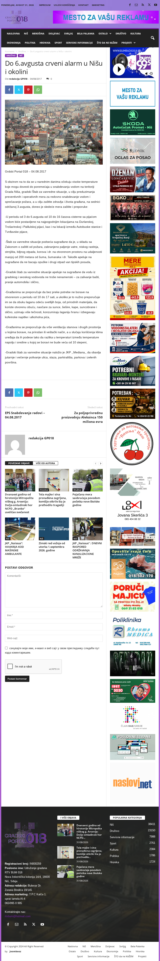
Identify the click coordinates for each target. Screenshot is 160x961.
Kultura (135, 33)
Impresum (44, 5)
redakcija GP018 (18, 78)
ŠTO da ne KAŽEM (107, 42)
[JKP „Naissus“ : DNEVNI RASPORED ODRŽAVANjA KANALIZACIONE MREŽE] (87, 529)
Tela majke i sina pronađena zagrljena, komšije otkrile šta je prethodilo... (89, 852)
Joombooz (15, 951)
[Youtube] (155, 5)
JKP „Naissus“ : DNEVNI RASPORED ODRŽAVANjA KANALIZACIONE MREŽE (87, 550)
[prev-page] (96, 463)
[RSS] (142, 5)
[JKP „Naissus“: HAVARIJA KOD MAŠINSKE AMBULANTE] (20, 529)
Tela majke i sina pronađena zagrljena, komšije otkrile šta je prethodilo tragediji (52, 499)
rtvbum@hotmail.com (18, 916)
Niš (26, 33)
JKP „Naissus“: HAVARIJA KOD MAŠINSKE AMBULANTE (14, 548)
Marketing (98, 5)
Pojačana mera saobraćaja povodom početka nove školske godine (86, 499)
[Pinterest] (28, 90)
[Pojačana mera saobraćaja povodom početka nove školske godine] (87, 480)
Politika (30, 42)
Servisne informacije (79, 42)
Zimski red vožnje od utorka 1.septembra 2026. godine (52, 546)
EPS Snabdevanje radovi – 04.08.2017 (25, 415)
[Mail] (136, 5)
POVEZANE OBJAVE (19, 463)
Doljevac (54, 33)
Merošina (38, 33)
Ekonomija (14, 42)
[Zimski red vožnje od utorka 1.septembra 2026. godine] (54, 529)
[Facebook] (129, 5)
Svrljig (68, 33)
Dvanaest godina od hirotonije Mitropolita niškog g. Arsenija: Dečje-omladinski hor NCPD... (89, 832)
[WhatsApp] (38, 90)
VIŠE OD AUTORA (45, 463)
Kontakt (83, 5)
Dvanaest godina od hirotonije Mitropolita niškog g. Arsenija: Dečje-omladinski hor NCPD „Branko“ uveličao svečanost (19, 503)
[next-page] (101, 463)
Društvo (121, 33)
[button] (152, 38)
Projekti (126, 42)
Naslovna (13, 33)
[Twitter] (149, 5)
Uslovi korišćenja (64, 5)
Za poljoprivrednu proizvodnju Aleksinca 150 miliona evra (82, 417)
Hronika (45, 42)
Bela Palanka (85, 33)
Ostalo (103, 33)
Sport (58, 42)
